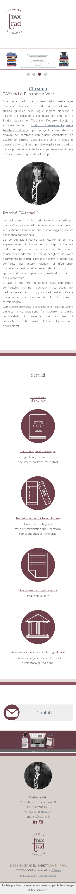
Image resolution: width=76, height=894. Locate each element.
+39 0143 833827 (39, 811)
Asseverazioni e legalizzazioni (38, 590)
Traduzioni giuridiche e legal (38, 451)
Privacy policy (28, 875)
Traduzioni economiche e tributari (37, 518)
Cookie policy (47, 875)
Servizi (38, 375)
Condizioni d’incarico (38, 398)
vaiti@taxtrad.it (40, 816)
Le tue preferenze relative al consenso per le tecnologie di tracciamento (38, 888)
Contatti (45, 712)
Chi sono (38, 88)
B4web (56, 870)
